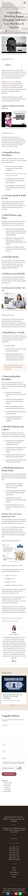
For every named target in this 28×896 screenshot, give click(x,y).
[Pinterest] (16, 893)
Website (4, 758)
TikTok (15, 485)
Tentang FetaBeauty (14, 872)
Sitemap (14, 876)
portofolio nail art (10, 81)
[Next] (24, 690)
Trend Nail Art (7, 789)
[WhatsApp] (20, 893)
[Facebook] (8, 893)
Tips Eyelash (7, 785)
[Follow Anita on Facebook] (13, 661)
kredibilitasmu (5, 146)
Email (4, 751)
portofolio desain (18, 618)
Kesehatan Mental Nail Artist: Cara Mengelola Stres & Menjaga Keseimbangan (12, 696)
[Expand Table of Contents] (21, 65)
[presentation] (14, 684)
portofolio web (15, 621)
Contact (14, 870)
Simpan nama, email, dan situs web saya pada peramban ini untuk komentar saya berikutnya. (14, 762)
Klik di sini (13, 582)
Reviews (14, 867)
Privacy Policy (14, 874)
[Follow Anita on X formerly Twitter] (15, 661)
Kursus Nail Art (6, 527)
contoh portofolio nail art (7, 618)
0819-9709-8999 (14, 838)
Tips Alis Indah (7, 783)
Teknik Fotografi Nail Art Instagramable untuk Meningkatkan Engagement (13, 367)
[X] (12, 893)
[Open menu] (24, 2)
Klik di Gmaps (13, 575)
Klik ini (13, 578)
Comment (5, 725)
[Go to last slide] (4, 690)
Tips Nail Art (7, 787)
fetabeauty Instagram (18, 585)
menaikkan (19, 601)
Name (4, 745)
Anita (13, 30)
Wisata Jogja (7, 791)
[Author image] (6, 31)
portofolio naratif (6, 621)
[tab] (11, 705)
